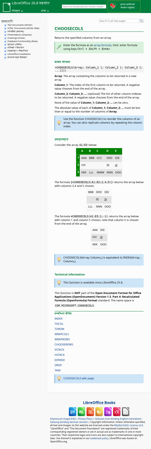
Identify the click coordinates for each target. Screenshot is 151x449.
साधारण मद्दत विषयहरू (17, 57)
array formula (102, 45)
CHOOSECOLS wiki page (78, 378)
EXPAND (60, 360)
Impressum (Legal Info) (63, 418)
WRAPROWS (62, 339)
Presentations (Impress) (20, 34)
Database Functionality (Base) (23, 41)
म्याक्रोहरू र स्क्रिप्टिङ (18, 50)
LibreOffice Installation (19, 53)
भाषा (43, 11)
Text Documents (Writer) (20, 24)
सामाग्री (7, 21)
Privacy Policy (85, 418)
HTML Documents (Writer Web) (23, 28)
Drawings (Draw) (16, 37)
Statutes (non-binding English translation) (118, 418)
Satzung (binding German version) (69, 422)
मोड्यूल (16, 11)
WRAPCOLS (62, 334)
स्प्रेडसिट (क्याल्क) (16, 31)
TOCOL (59, 323)
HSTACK (60, 354)
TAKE (58, 370)
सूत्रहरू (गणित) (15, 44)
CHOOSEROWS (64, 344)
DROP (58, 365)
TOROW (59, 329)
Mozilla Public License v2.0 (128, 425)
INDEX (59, 318)
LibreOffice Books (99, 402)
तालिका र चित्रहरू (16, 47)
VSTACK (59, 349)
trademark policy (99, 438)
